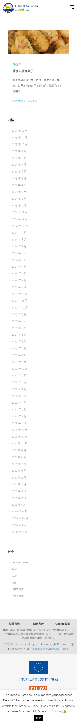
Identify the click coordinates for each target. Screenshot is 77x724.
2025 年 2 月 (18, 198)
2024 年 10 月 (19, 225)
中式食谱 (18, 589)
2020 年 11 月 (19, 511)
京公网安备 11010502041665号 (50, 649)
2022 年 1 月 (18, 423)
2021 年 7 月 (18, 463)
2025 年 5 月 (18, 178)
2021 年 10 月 (19, 443)
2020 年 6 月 (19, 531)
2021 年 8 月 (18, 457)
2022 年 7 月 (18, 389)
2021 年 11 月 (19, 436)
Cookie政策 (62, 623)
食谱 (14, 582)
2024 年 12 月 (19, 212)
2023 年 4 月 (19, 348)
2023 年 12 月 (19, 293)
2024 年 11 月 (19, 219)
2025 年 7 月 (18, 164)
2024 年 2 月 (19, 280)
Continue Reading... (26, 100)
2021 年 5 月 (18, 477)
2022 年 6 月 (19, 395)
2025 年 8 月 (19, 157)
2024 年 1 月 (18, 287)
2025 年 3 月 (18, 191)
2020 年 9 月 (19, 525)
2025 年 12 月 (19, 130)
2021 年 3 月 (18, 491)
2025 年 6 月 (19, 171)
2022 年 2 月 (19, 416)
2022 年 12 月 (19, 368)
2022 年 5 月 (18, 402)
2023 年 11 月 (19, 300)
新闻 (14, 569)
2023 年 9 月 (19, 314)
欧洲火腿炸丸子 (23, 71)
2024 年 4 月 (19, 266)
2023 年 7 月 (18, 327)
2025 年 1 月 (18, 205)
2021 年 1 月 (18, 504)
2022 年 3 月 (19, 409)
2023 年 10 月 (19, 307)
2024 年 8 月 (19, 239)
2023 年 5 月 (18, 341)
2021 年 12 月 (19, 429)
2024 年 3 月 (19, 273)
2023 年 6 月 (19, 334)
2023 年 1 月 (18, 361)
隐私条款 (38, 623)
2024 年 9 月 (19, 232)
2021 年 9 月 (18, 450)
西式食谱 (17, 64)
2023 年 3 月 (19, 355)
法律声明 (14, 623)
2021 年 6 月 (18, 470)
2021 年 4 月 (18, 484)
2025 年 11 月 (19, 137)
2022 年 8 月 (19, 382)
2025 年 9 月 (18, 151)
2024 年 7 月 (18, 246)
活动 (14, 576)
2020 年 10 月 (19, 518)
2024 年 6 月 (19, 253)
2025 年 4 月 (18, 185)
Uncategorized (20, 562)
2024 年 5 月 (18, 259)
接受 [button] (38, 718)
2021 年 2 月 (18, 497)
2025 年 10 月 (19, 144)
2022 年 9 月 (19, 375)
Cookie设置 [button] (59, 711)
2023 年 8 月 (19, 320)
